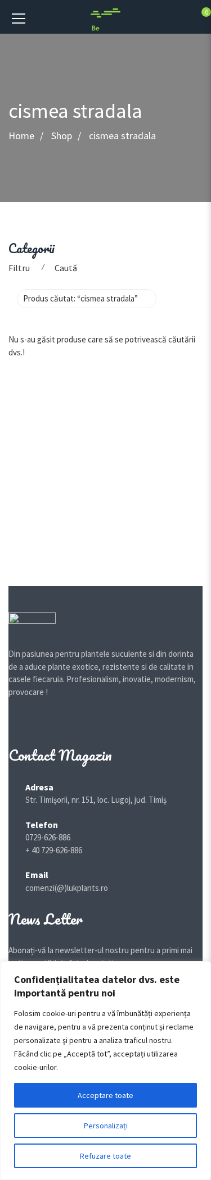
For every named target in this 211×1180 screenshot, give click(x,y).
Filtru (19, 267)
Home (21, 136)
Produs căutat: (80, 298)
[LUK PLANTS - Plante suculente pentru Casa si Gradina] (105, 18)
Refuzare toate (105, 1156)
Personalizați (106, 1125)
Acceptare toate (105, 1095)
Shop (61, 136)
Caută (66, 267)
